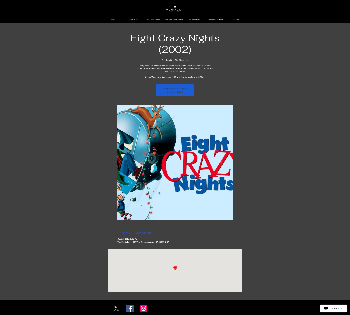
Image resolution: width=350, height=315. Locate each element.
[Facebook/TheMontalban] (130, 308)
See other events (175, 92)
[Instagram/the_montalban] (143, 308)
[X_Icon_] (116, 308)
